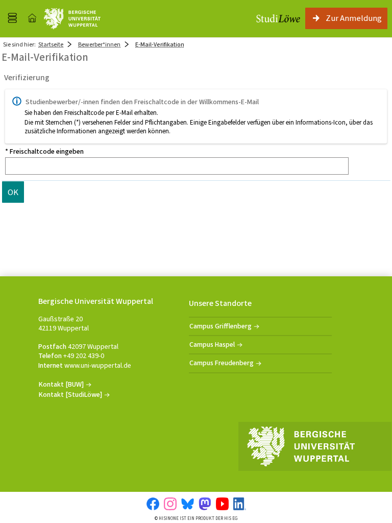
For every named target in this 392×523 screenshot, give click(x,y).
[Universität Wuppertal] (72, 19)
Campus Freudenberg (221, 363)
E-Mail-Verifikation (159, 44)
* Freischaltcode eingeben (44, 151)
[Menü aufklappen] (12, 18)
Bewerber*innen (99, 44)
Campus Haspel (212, 344)
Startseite (50, 44)
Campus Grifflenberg (220, 326)
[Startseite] (32, 18)
